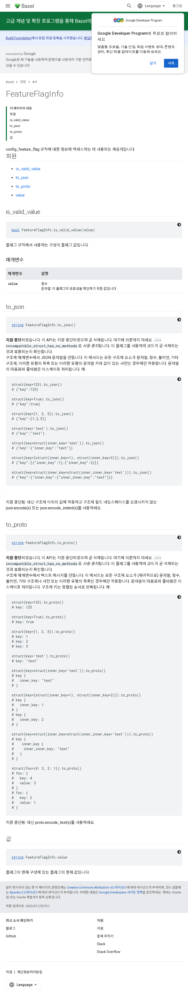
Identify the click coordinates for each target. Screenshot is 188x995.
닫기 (153, 63)
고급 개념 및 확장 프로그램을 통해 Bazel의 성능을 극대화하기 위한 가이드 (80, 21)
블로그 (10, 928)
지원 (100, 928)
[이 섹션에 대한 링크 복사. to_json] (29, 307)
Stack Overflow (108, 952)
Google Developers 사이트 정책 (120, 892)
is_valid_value (28, 169)
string (18, 325)
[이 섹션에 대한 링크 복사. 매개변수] (28, 260)
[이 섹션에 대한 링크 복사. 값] (16, 840)
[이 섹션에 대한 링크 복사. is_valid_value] (45, 212)
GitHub (11, 936)
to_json (22, 177)
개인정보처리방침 (29, 972)
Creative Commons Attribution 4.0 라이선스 (97, 887)
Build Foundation (19, 38)
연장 (23, 82)
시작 (171, 63)
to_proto (23, 186)
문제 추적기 (105, 936)
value (20, 195)
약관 (9, 972)
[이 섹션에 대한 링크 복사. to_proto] (32, 525)
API (34, 82)
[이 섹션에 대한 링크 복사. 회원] (21, 157)
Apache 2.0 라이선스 (24, 892)
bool (16, 230)
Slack (101, 944)
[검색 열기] (129, 6)
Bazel (10, 82)
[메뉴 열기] (8, 6)
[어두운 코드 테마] (179, 225)
